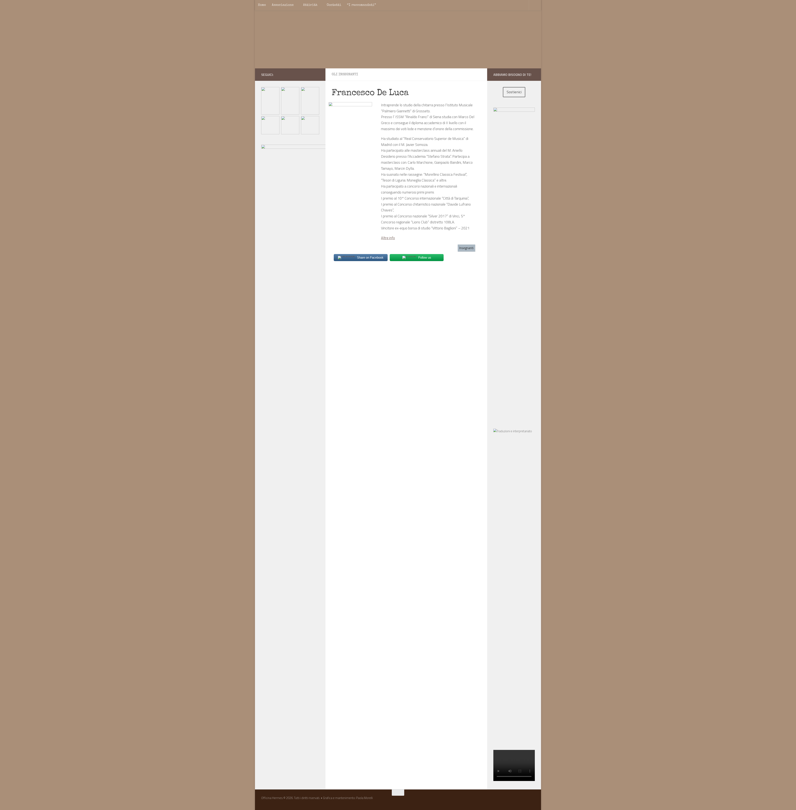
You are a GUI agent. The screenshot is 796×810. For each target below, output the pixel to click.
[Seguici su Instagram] (310, 74)
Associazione (283, 5)
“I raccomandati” (361, 5)
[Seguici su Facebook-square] (303, 74)
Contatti (334, 5)
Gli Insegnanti (345, 74)
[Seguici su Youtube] (316, 74)
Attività (310, 5)
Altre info (388, 238)
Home (262, 5)
